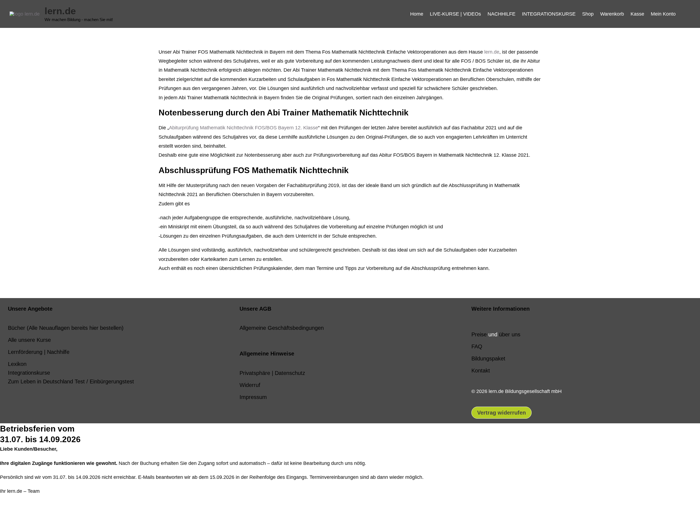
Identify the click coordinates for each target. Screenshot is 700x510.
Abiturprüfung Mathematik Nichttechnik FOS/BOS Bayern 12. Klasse (243, 127)
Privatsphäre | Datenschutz (272, 373)
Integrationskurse (29, 373)
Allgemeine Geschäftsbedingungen (282, 328)
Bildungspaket (488, 358)
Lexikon (17, 364)
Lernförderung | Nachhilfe (38, 352)
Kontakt (480, 371)
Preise (479, 334)
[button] (684, 14)
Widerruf (250, 385)
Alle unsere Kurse (29, 340)
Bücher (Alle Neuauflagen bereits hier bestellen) (66, 328)
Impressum (253, 397)
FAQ (476, 346)
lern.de (60, 10)
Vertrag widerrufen (501, 413)
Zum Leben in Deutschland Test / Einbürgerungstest (71, 381)
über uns (509, 334)
